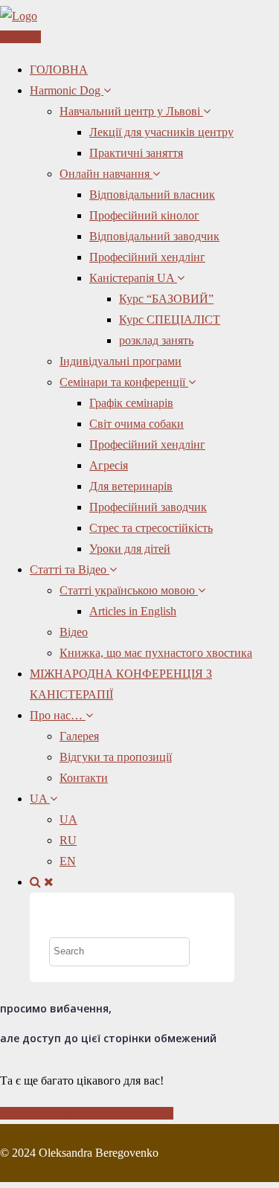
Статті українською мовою (129, 590)
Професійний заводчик (148, 507)
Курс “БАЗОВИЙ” (166, 298)
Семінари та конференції (124, 382)
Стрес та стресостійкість (151, 527)
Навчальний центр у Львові (131, 111)
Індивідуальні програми (121, 361)
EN (68, 861)
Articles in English (132, 611)
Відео (74, 632)
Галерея (79, 736)
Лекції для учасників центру (161, 132)
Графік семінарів (131, 402)
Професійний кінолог (144, 215)
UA (40, 798)
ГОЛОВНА (59, 69)
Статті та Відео (69, 569)
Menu (25, 36)
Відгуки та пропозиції (116, 757)
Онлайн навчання (106, 173)
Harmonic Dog (66, 90)
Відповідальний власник (152, 194)
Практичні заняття (136, 153)
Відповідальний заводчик (154, 236)
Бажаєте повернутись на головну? (86, 1113)
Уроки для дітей (129, 548)
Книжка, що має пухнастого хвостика (156, 652)
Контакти (84, 777)
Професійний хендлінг (147, 257)
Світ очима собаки (136, 423)
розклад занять (156, 340)
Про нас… (58, 715)
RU (68, 840)
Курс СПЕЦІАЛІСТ (169, 319)
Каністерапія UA (133, 278)
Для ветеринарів (131, 486)
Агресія (108, 465)
